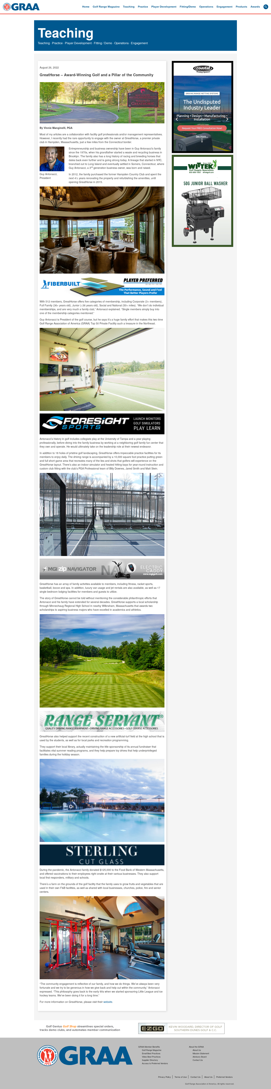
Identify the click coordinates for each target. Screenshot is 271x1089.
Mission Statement (201, 1053)
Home (85, 6)
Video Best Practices (151, 1056)
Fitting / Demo (103, 43)
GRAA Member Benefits (149, 1046)
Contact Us (198, 1059)
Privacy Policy (164, 1077)
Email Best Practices (151, 1053)
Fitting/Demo (188, 6)
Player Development (163, 6)
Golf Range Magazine (106, 6)
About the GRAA (196, 1046)
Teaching (129, 6)
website (107, 1002)
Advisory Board (199, 1056)
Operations (206, 6)
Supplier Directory (150, 1059)
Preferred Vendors (224, 1077)
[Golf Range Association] (21, 7)
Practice (143, 6)
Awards (255, 6)
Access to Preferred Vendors (155, 1063)
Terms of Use (181, 1077)
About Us (197, 1049)
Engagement (224, 6)
